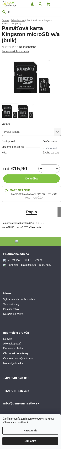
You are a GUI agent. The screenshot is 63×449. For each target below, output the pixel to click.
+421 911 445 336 (16, 391)
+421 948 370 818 (16, 378)
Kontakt (7, 338)
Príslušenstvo (11, 309)
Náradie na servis (13, 314)
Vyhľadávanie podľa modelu (19, 299)
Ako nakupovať (12, 343)
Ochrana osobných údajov (18, 358)
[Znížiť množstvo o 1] (41, 169)
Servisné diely (11, 304)
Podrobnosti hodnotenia (15, 51)
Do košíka (31, 178)
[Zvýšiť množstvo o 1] (57, 169)
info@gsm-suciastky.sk (21, 403)
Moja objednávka (13, 363)
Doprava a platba (13, 348)
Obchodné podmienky (15, 353)
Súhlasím (30, 441)
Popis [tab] (31, 212)
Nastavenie (30, 430)
